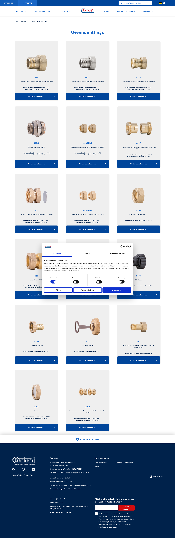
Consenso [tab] (57, 254)
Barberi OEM (9, 3)
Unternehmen (64, 11)
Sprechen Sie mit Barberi (124, 463)
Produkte (21, 11)
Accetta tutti (116, 290)
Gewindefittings (42, 21)
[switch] (76, 281)
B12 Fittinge (31, 21)
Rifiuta (58, 290)
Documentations (101, 463)
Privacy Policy (29, 475)
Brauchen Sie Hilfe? (89, 439)
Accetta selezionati (87, 290)
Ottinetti (27, 3)
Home (17, 21)
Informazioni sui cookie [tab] (117, 254)
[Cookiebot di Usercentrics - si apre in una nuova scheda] (122, 246)
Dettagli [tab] (87, 254)
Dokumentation (42, 11)
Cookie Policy (17, 475)
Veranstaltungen (126, 11)
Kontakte (148, 11)
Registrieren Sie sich (127, 507)
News (106, 11)
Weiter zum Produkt (36, 96)
